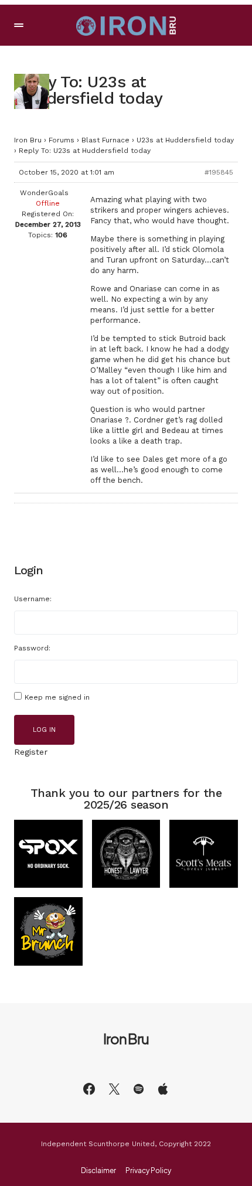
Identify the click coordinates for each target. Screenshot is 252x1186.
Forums (61, 140)
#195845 (219, 172)
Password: (32, 648)
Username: (33, 599)
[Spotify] (139, 1089)
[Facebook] (89, 1089)
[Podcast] (163, 1089)
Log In (44, 730)
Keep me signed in (57, 697)
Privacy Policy (148, 1170)
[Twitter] (114, 1089)
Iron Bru (28, 140)
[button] (18, 25)
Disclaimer (98, 1170)
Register (30, 751)
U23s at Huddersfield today (185, 140)
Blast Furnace (105, 140)
